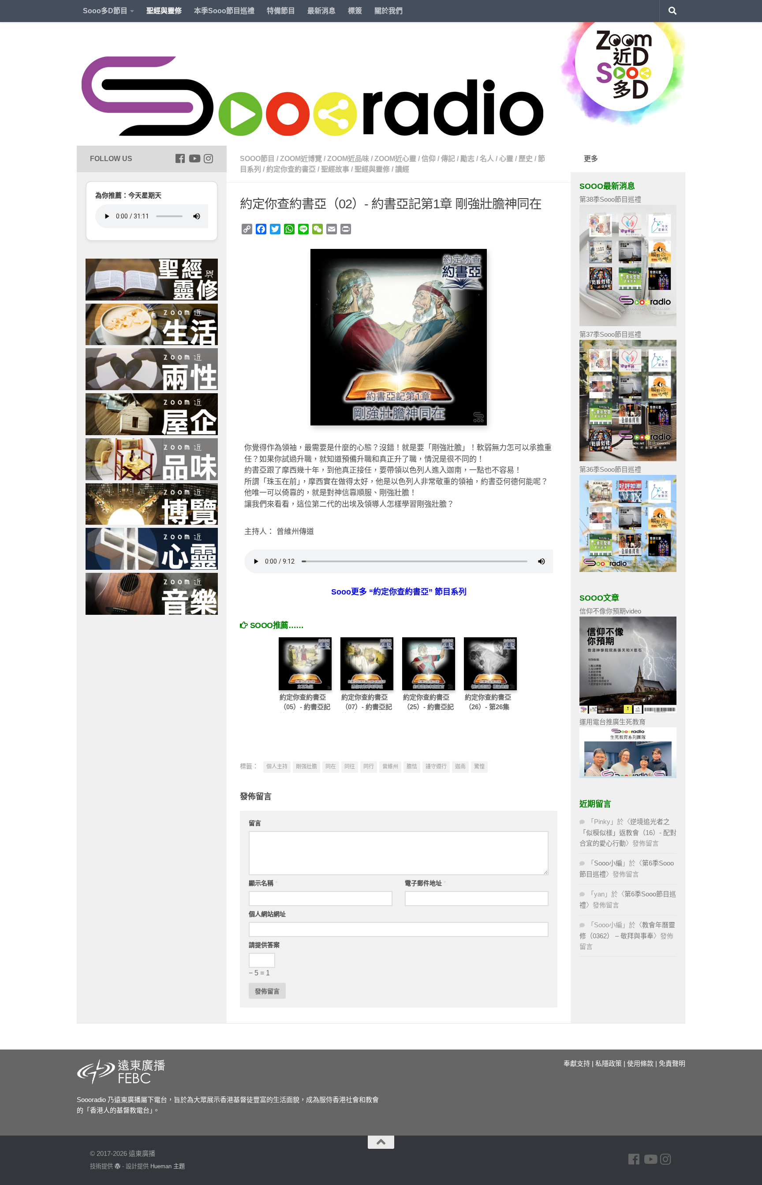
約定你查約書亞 (291, 169)
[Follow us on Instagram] (208, 158)
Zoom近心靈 (395, 158)
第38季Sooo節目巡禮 (610, 199)
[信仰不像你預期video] (627, 711)
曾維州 (390, 767)
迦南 (460, 767)
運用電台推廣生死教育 (612, 722)
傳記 (448, 158)
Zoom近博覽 (301, 158)
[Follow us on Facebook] (180, 158)
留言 (255, 823)
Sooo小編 (608, 863)
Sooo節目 (257, 158)
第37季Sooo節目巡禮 (610, 334)
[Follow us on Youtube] (194, 158)
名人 (487, 158)
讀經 (402, 169)
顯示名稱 (263, 883)
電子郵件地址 (425, 883)
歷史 (526, 158)
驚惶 (479, 767)
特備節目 (281, 11)
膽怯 (412, 767)
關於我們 (388, 11)
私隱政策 (608, 1063)
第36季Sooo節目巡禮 (610, 469)
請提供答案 (264, 944)
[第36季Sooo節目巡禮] (627, 569)
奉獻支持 (577, 1063)
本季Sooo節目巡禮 (224, 11)
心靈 (506, 158)
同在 (330, 767)
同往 (349, 767)
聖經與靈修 (164, 11)
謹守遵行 (436, 767)
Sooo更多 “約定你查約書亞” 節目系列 (399, 591)
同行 (368, 767)
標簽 (355, 11)
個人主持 (277, 767)
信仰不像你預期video (610, 611)
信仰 (429, 158)
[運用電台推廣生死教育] (627, 775)
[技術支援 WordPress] (117, 1166)
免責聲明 (672, 1063)
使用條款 (640, 1063)
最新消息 (321, 11)
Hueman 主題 (167, 1166)
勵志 (467, 158)
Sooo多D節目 (105, 11)
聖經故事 (335, 169)
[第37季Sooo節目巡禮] (627, 459)
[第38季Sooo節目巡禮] (627, 323)
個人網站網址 (267, 914)
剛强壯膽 (306, 767)
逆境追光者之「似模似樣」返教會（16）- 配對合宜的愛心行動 (627, 832)
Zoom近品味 (348, 158)
